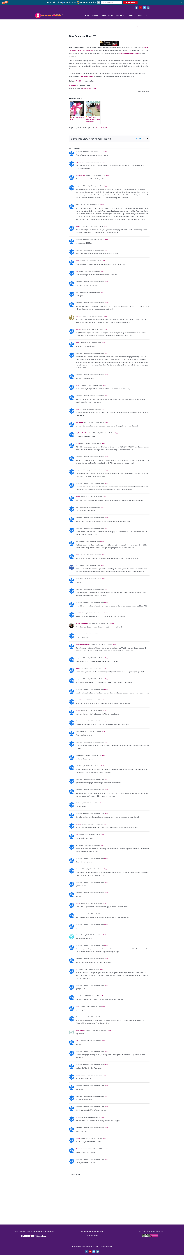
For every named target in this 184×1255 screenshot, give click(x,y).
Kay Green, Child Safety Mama (84, 433)
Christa (78, 443)
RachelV (78, 385)
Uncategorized (100, 128)
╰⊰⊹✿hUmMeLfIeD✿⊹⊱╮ (83, 644)
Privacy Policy (141, 1231)
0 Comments (108, 128)
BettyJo (78, 903)
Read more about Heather (23, 1231)
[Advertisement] (48, 37)
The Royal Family (80, 1030)
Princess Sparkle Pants (82, 623)
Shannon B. (79, 1149)
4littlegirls (78, 329)
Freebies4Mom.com (89, 88)
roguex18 (78, 824)
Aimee (77, 1006)
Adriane (78, 710)
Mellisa (77, 260)
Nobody (78, 1138)
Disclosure (151, 1231)
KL (76, 969)
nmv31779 (78, 226)
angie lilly (78, 162)
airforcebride (79, 422)
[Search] (146, 15)
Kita (77, 271)
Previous (140, 27)
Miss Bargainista (80, 175)
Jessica (78, 496)
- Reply (105, 151)
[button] (92, 2)
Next (146, 27)
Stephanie (78, 316)
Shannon (78, 668)
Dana (77, 834)
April (77, 565)
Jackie (77, 342)
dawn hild (78, 700)
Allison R (78, 935)
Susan (77, 554)
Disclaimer (159, 1231)
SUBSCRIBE (130, 2)
